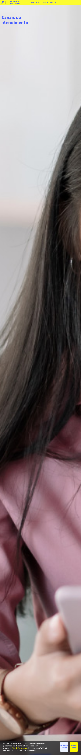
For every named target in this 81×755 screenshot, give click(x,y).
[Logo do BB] (3, 2)
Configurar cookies (64, 747)
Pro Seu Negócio (49, 2)
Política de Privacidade (18, 748)
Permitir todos (73, 747)
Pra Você (35, 2)
